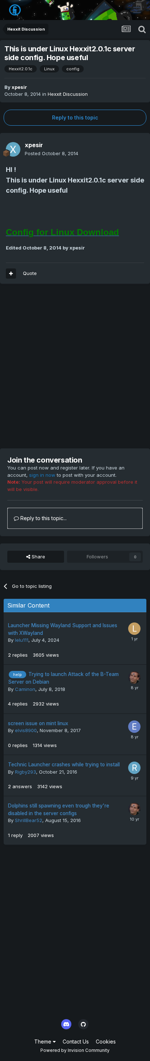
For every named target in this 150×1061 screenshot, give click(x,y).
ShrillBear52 (28, 820)
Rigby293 (25, 772)
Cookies (106, 1041)
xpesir (19, 87)
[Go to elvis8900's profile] (134, 726)
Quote (30, 273)
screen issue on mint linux (38, 723)
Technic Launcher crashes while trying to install (64, 764)
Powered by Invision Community (75, 1050)
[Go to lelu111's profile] (134, 628)
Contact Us (76, 1041)
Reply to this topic (75, 117)
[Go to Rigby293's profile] (134, 768)
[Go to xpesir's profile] (13, 149)
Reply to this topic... (43, 518)
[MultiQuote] (11, 273)
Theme (43, 1041)
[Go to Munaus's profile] (134, 677)
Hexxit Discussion (68, 94)
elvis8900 (26, 730)
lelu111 (21, 640)
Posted (51, 153)
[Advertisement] (75, 366)
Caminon (25, 689)
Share (37, 556)
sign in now (42, 475)
